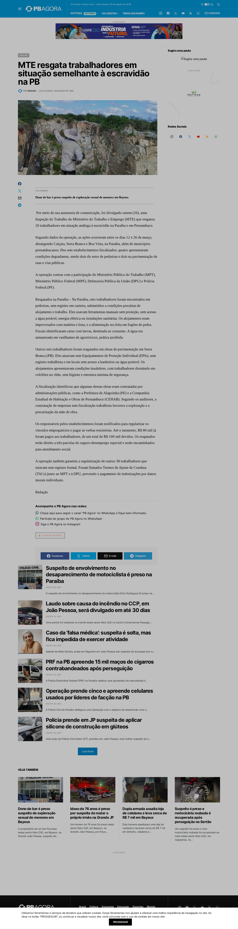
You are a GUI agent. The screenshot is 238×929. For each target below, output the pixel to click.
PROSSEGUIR (120, 921)
